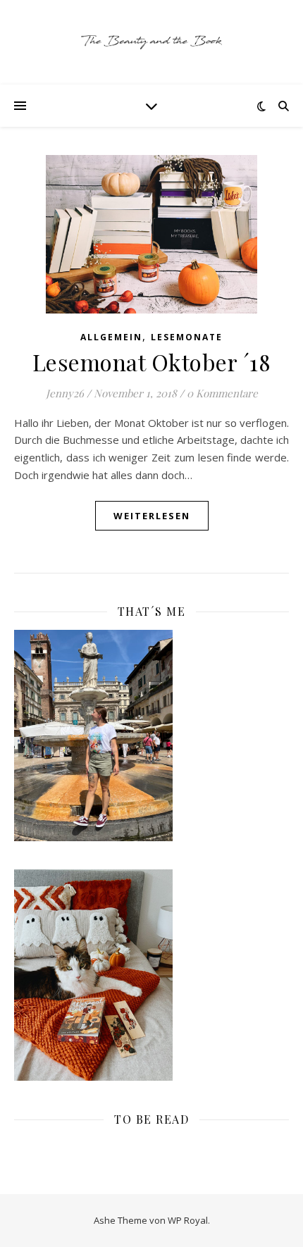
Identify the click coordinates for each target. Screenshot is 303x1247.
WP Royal (188, 1220)
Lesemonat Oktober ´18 (151, 362)
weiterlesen (151, 515)
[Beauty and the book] (151, 42)
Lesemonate (187, 337)
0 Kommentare (222, 393)
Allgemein (111, 337)
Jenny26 (65, 393)
